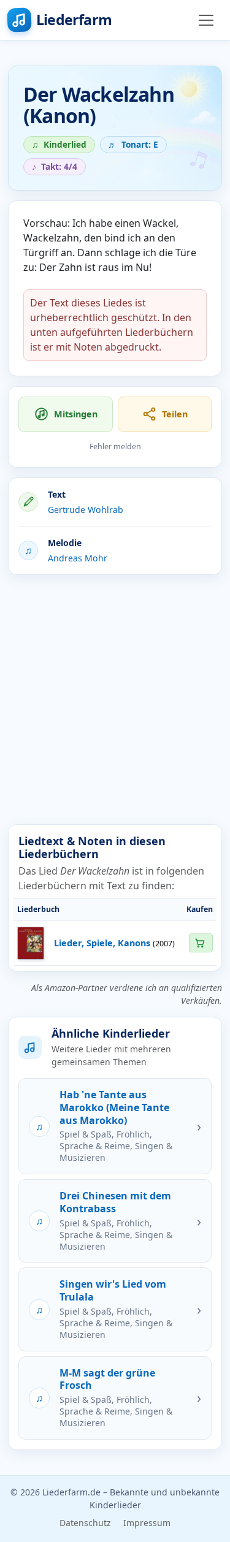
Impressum (147, 1523)
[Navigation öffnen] (206, 20)
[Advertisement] (115, 700)
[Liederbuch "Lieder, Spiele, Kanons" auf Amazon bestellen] (200, 942)
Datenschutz (85, 1523)
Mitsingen (76, 414)
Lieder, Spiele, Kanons (102, 943)
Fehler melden (115, 446)
